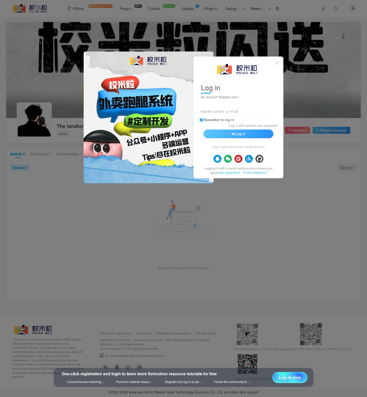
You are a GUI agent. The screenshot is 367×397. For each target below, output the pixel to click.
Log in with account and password (253, 125)
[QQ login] (217, 159)
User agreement (229, 172)
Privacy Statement (255, 172)
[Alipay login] (249, 159)
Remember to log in (219, 120)
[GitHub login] (259, 159)
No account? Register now (219, 97)
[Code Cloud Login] (238, 159)
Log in (240, 133)
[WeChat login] (228, 159)
